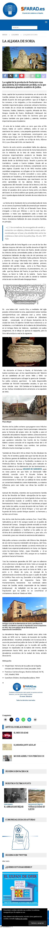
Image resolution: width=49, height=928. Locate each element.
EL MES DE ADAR (21, 733)
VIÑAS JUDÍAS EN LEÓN (37, 808)
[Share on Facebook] (5, 76)
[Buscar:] (24, 27)
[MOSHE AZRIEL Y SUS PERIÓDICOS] (7, 758)
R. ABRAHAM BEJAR (13, 806)
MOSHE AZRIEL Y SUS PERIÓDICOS (29, 756)
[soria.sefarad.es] (24, 70)
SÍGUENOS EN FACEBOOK (16, 771)
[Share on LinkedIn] (16, 76)
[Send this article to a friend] (27, 76)
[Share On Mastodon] (43, 76)
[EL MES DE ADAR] (7, 735)
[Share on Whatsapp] (38, 76)
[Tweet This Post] (10, 76)
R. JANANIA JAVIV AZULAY (25, 745)
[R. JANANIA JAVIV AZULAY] (7, 747)
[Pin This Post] (21, 76)
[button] (45, 22)
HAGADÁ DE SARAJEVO (32, 469)
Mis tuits (5, 861)
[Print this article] (32, 76)
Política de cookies (21, 919)
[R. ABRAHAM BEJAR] (15, 795)
